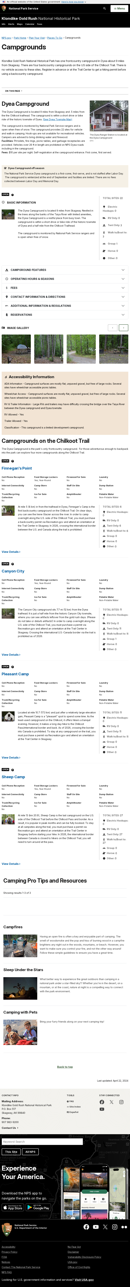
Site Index (75, 1106)
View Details (10, 551)
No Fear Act (74, 1246)
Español (73, 1112)
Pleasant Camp (15, 674)
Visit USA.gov (84, 1279)
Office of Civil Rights (79, 1267)
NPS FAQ (7, 1272)
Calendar (29, 24)
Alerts (11, 24)
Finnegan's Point (17, 468)
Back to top (65, 1067)
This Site (11, 1151)
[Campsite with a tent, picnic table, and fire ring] (16, 349)
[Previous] (112, 327)
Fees (39, 24)
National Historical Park (41, 18)
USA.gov (72, 1262)
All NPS (30, 1151)
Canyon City (13, 571)
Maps (20, 24)
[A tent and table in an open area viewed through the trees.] (48, 349)
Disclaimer (73, 1251)
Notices (6, 1262)
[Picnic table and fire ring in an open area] (113, 349)
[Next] (123, 327)
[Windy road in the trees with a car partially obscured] (81, 349)
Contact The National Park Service (21, 1267)
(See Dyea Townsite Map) (57, 119)
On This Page (19, 91)
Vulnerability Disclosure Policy (84, 1257)
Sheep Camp (13, 776)
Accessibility (8, 1246)
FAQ (71, 1101)
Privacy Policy (9, 1251)
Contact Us (9, 1127)
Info (3, 24)
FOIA (4, 1257)
